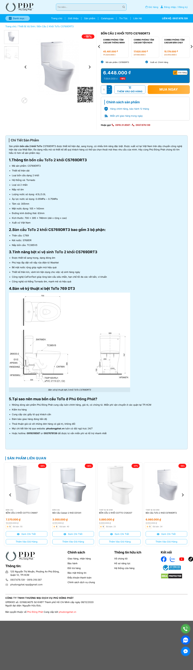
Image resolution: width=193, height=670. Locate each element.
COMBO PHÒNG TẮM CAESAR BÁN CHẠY (174, 41)
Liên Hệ (137, 18)
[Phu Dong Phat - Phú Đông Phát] (19, 7)
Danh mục (19, 18)
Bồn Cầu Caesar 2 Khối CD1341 (66, 513)
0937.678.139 (143, 125)
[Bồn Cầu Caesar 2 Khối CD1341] (73, 484)
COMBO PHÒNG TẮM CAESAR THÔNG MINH (114, 41)
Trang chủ (56, 18)
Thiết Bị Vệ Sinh (26, 26)
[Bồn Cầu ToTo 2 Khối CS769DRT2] (166, 484)
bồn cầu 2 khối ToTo (30, 146)
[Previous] (25, 67)
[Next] (89, 67)
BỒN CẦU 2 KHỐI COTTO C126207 (115, 513)
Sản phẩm (89, 18)
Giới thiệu (73, 18)
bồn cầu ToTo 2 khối (46, 160)
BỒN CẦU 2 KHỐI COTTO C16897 (22, 513)
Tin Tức (123, 18)
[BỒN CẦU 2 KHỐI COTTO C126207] (119, 484)
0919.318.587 (34, 579)
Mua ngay (168, 89)
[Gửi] (123, 7)
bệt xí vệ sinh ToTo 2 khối (53, 252)
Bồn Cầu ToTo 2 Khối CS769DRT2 (161, 513)
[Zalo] (185, 640)
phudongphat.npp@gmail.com (26, 584)
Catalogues (107, 18)
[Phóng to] (24, 100)
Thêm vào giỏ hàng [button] (26, 541)
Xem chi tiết (28, 534)
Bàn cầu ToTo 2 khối (29, 229)
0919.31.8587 (122, 125)
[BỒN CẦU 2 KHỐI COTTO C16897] (26, 484)
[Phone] (185, 628)
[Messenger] (185, 651)
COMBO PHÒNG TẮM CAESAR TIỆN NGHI (144, 41)
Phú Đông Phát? (83, 399)
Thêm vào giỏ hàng (129, 91)
